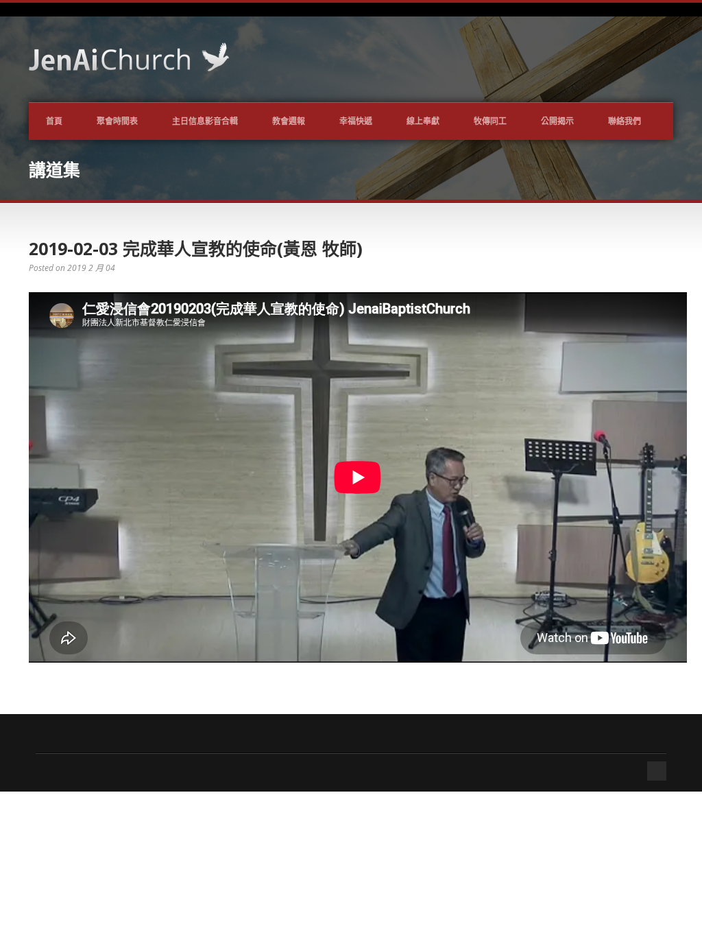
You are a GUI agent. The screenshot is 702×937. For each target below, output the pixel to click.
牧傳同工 (490, 121)
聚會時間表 (117, 121)
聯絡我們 (624, 121)
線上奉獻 (423, 121)
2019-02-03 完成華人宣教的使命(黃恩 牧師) (196, 248)
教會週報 (288, 121)
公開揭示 (557, 121)
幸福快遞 (355, 121)
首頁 (54, 121)
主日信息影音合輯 (205, 121)
